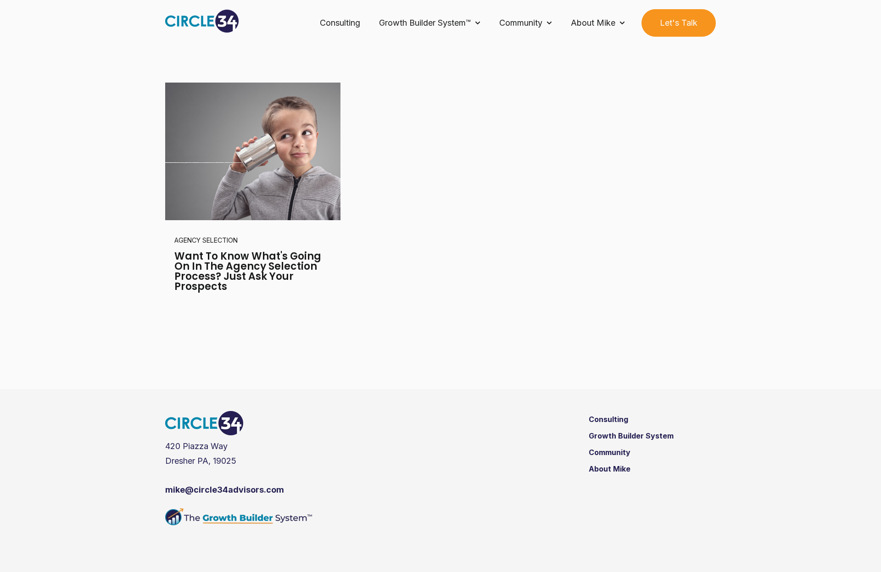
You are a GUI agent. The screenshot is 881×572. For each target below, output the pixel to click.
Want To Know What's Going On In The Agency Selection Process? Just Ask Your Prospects (247, 271)
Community (520, 23)
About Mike (593, 23)
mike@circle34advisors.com (224, 489)
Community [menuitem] (609, 452)
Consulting (340, 23)
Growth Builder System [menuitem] (631, 435)
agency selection (206, 240)
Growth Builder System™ (425, 23)
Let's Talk (678, 23)
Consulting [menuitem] (608, 419)
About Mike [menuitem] (609, 468)
